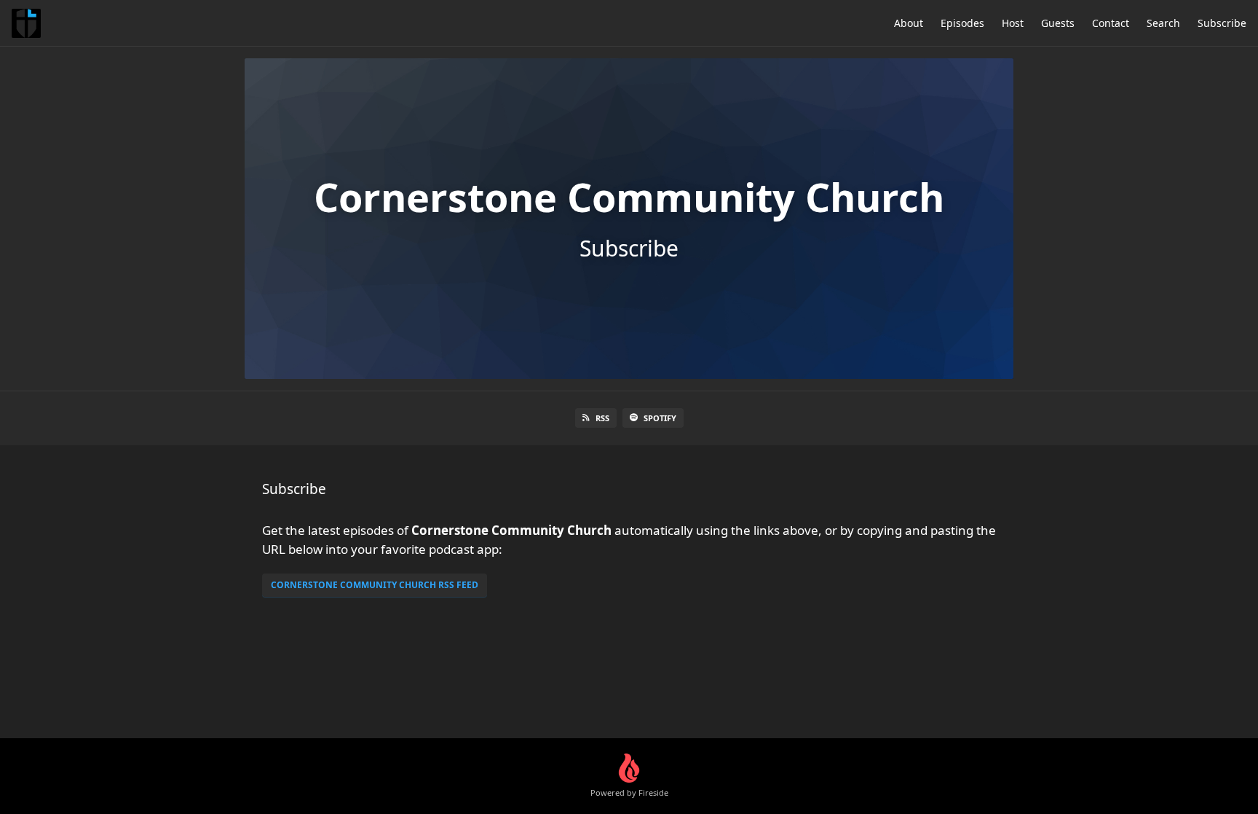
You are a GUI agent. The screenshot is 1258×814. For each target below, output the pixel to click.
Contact (1110, 23)
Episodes (962, 23)
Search (1163, 23)
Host (1013, 23)
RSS (602, 417)
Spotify (660, 417)
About (908, 23)
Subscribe (1222, 23)
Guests (1058, 23)
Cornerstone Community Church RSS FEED (374, 585)
